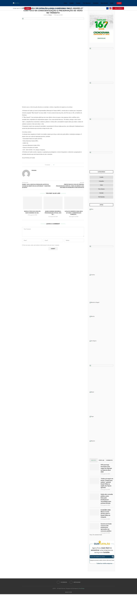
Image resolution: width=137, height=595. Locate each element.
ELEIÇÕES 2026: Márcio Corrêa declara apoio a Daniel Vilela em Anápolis (106, 513)
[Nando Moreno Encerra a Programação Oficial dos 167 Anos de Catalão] (53, 203)
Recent (93, 460)
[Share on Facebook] (56, 164)
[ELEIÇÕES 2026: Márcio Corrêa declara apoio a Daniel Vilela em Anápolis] (94, 512)
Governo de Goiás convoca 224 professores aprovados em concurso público (106, 527)
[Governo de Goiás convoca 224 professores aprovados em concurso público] (94, 526)
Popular (101, 460)
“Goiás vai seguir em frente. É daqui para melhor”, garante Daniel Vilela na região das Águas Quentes (107, 483)
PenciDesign (81, 588)
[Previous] (33, 8)
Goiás (111, 3)
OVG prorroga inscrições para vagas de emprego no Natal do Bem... (53, 8)
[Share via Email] (61, 164)
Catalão (71, 3)
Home (65, 3)
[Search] (123, 3)
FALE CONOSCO (118, 8)
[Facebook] (107, 8)
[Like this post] (54, 164)
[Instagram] (110, 8)
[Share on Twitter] (58, 164)
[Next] (35, 8)
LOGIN (119, 3)
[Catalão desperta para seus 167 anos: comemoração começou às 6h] (73, 203)
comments (109, 460)
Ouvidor (78, 3)
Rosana (50, 15)
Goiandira (95, 3)
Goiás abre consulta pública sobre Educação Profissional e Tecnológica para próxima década (107, 499)
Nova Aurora (104, 3)
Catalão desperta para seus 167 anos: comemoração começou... (74, 213)
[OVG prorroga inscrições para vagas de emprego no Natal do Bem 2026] (94, 467)
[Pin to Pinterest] (59, 164)
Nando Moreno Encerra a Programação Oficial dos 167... (53, 213)
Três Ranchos (87, 3)
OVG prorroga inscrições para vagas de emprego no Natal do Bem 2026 (106, 468)
